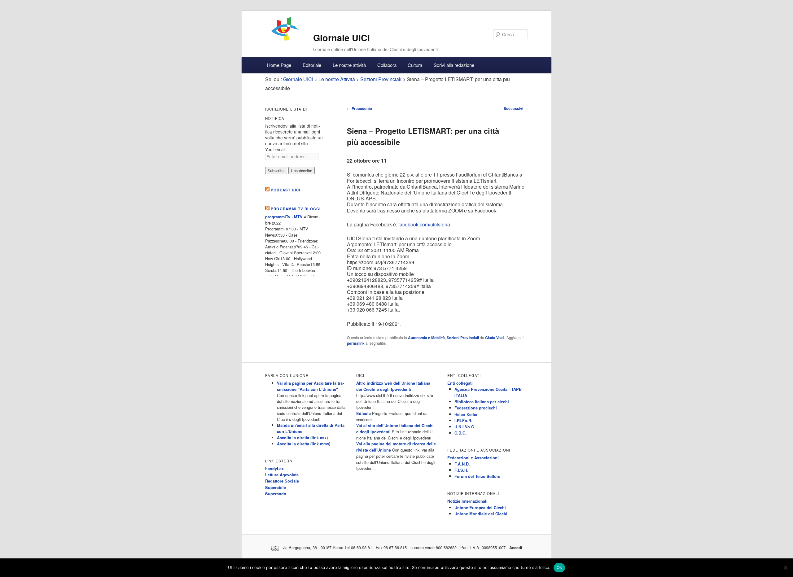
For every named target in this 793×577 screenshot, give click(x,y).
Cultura (415, 65)
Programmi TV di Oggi (296, 209)
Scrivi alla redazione (454, 65)
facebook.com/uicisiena (424, 224)
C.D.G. (460, 433)
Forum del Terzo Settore (477, 476)
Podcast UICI (285, 190)
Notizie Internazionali (467, 501)
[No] (785, 568)
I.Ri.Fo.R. (463, 420)
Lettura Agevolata (282, 475)
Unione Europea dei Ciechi (480, 507)
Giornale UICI (341, 37)
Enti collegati (460, 383)
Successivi (516, 108)
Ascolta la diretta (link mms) (303, 444)
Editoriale (312, 65)
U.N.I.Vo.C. (464, 427)
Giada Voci (495, 337)
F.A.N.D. (462, 464)
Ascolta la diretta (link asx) (302, 437)
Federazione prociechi (475, 408)
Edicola (363, 413)
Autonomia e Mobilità (426, 337)
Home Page (279, 65)
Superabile (275, 487)
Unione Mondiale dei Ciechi (480, 514)
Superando (275, 493)
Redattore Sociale (282, 481)
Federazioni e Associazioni (473, 458)
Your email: (276, 149)
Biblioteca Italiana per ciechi (481, 401)
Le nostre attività (349, 65)
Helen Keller (466, 414)
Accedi (515, 547)
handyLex (274, 468)
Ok (559, 567)
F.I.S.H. (461, 470)
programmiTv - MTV (284, 217)
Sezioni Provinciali (463, 337)
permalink (356, 343)
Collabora (386, 65)
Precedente (359, 108)
